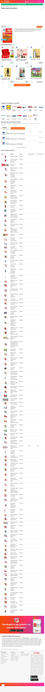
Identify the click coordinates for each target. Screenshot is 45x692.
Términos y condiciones (28, 683)
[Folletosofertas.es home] (7, 1)
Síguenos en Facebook (15, 656)
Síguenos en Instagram (15, 657)
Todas (11, 6)
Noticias (2, 663)
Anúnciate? (3, 655)
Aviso (22, 683)
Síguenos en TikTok (14, 660)
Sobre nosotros (3, 660)
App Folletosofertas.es (5, 659)
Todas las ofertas (6, 6)
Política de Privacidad (36, 683)
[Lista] (40, 1)
